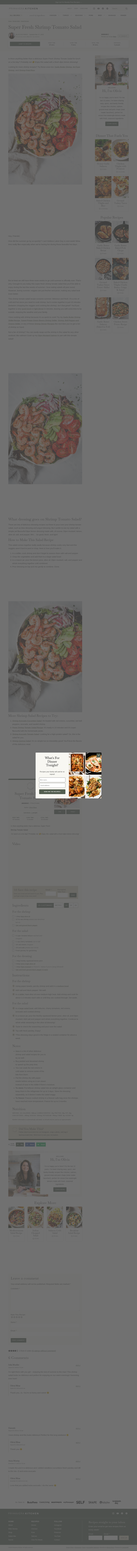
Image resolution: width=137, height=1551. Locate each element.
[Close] (99, 755)
